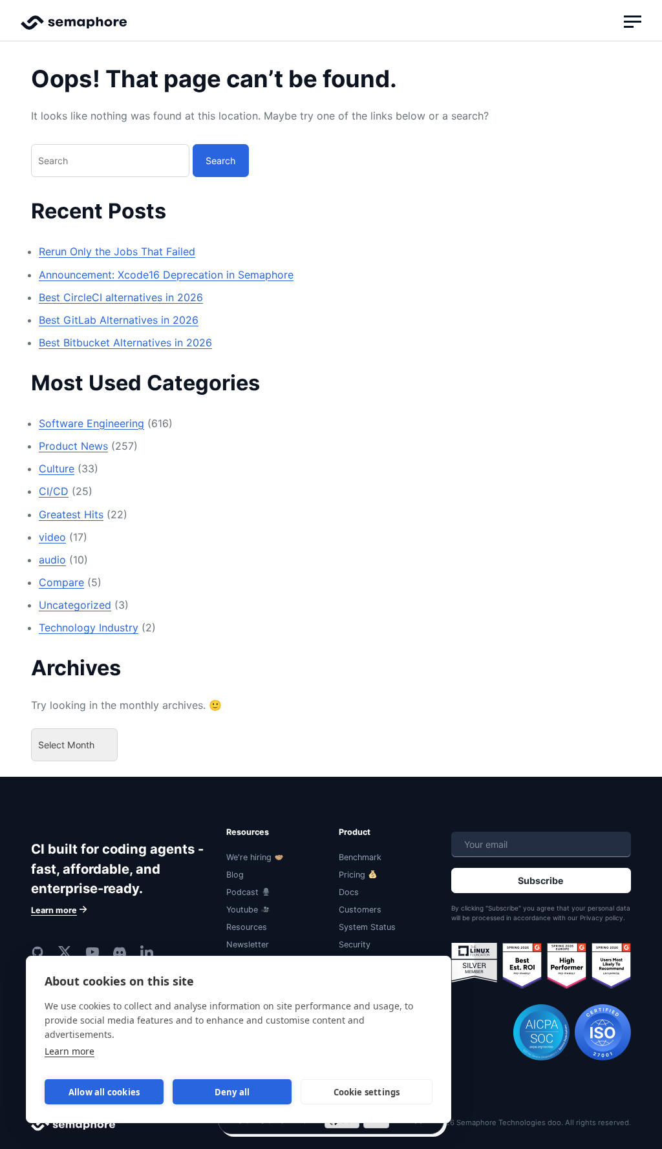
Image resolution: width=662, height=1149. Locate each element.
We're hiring (249, 857)
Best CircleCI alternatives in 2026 (121, 297)
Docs (349, 892)
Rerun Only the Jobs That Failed (117, 251)
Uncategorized (75, 604)
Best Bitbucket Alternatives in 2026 (125, 342)
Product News (73, 445)
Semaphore (74, 28)
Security (354, 944)
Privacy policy (601, 918)
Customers (360, 909)
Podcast (242, 892)
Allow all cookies (104, 1092)
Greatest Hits (71, 514)
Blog (235, 875)
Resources (246, 927)
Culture (56, 468)
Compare (61, 582)
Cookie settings (367, 1092)
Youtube (242, 909)
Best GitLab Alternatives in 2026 (118, 319)
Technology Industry (88, 627)
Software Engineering (91, 423)
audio (52, 559)
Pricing (352, 875)
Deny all (232, 1092)
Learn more (69, 1051)
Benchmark (360, 857)
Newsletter (247, 944)
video (52, 537)
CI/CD (54, 491)
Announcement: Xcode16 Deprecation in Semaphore (166, 274)
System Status (367, 927)
